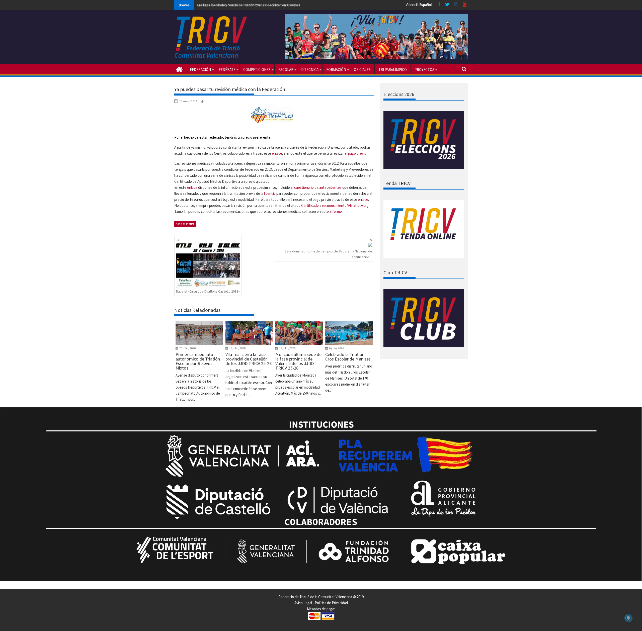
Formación (336, 69)
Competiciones (257, 69)
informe (336, 211)
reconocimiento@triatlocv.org (345, 205)
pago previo (357, 153)
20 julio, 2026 (187, 348)
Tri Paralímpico (392, 69)
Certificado (310, 205)
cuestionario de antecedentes (318, 187)
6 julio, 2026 (336, 348)
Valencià (412, 4)
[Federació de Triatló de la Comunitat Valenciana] (179, 68)
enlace (277, 153)
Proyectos (424, 69)
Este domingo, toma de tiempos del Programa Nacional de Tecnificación (328, 254)
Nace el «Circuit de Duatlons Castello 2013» (208, 291)
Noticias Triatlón (185, 224)
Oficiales (362, 69)
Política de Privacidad (331, 602)
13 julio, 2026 (237, 348)
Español (425, 4)
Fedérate (227, 69)
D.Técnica (309, 69)
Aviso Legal (303, 602)
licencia (270, 193)
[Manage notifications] (628, 618)
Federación (200, 69)
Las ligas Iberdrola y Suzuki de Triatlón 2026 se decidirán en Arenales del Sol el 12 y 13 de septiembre (273, 5)
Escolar (285, 69)
